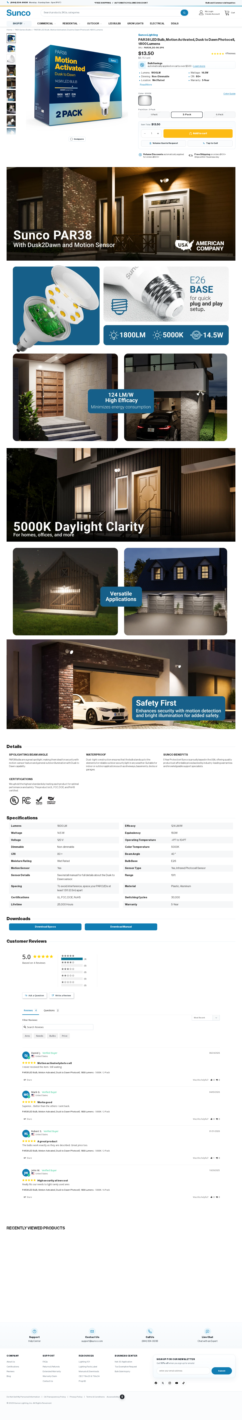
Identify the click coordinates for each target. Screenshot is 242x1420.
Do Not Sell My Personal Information (23, 1397)
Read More (146, 85)
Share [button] (29, 1079)
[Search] (184, 13)
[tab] (11, 38)
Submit (221, 1371)
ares (27, 1035)
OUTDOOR (93, 24)
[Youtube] (176, 1383)
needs (39, 1035)
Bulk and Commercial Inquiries (220, 3)
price (64, 1035)
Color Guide (229, 94)
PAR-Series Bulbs (23, 30)
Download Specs (45, 927)
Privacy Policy (76, 1397)
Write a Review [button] (63, 995)
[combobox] (110, 12)
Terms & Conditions (95, 1397)
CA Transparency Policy (55, 1397)
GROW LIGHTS (135, 24)
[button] (77, 84)
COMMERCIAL (45, 24)
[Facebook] (156, 1383)
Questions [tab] (49, 1010)
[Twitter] (163, 1383)
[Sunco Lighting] (18, 12)
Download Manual (121, 927)
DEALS (174, 24)
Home (10, 30)
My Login (209, 11)
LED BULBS (114, 24)
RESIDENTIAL (70, 24)
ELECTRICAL (157, 24)
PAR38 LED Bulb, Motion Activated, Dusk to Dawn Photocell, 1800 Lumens (58, 1072)
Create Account (212, 14)
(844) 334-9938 (19, 2)
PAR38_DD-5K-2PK (154, 48)
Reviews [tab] (28, 1010)
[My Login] (201, 12)
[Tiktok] (183, 1383)
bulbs (52, 1035)
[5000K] (144, 100)
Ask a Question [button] (36, 995)
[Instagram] (170, 1383)
